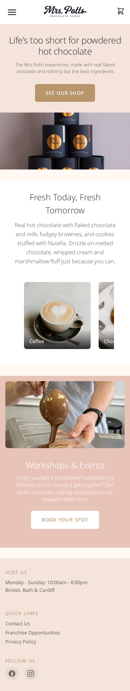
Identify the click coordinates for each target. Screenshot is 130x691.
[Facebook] (12, 673)
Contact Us (17, 623)
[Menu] (12, 12)
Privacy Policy (20, 641)
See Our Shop (65, 93)
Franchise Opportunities (32, 632)
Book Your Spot (65, 519)
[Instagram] (30, 673)
